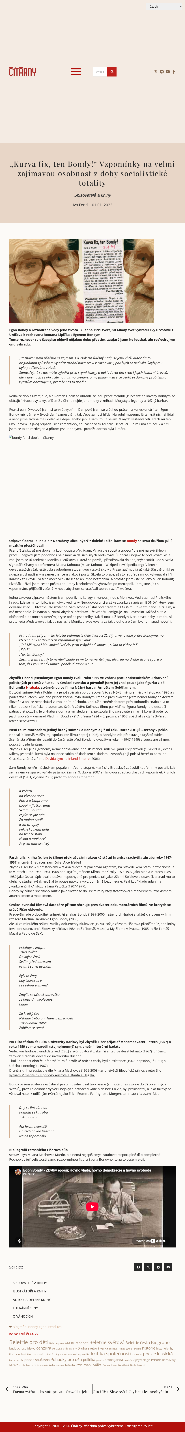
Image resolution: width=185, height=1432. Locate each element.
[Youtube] (168, 72)
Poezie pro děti (16, 1360)
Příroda (156, 1360)
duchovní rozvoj (117, 1348)
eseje (129, 1348)
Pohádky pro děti (66, 1359)
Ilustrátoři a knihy (29, 1291)
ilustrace (14, 1354)
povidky (100, 1360)
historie (148, 1348)
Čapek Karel (110, 1365)
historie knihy (164, 1348)
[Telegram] (162, 72)
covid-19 (73, 1349)
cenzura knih (60, 1348)
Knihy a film (66, 1354)
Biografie (19, 1327)
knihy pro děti (81, 1354)
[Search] (112, 71)
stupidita (60, 1365)
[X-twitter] (156, 72)
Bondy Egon (37, 1327)
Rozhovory (169, 1360)
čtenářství (123, 1365)
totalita (70, 1365)
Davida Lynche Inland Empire (67, 758)
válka (97, 1365)
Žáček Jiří (141, 1365)
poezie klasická (158, 1354)
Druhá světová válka (93, 1348)
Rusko (13, 1365)
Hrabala (32, 687)
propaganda (114, 1359)
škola (133, 1365)
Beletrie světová (106, 1342)
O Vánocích (23, 1316)
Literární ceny (25, 1308)
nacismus (137, 1354)
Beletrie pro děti (28, 1342)
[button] (138, 1267)
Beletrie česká (137, 1342)
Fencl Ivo (55, 1327)
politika (89, 1359)
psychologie (142, 1360)
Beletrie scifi (79, 1343)
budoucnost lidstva (22, 1348)
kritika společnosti (111, 1353)
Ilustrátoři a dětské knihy (46, 1354)
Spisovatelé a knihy (92, 195)
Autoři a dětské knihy (32, 1300)
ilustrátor (26, 1354)
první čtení (129, 1360)
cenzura (43, 1348)
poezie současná (37, 1359)
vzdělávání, (84, 1365)
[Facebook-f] (174, 72)
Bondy (132, 541)
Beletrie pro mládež (59, 1343)
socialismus (26, 1365)
